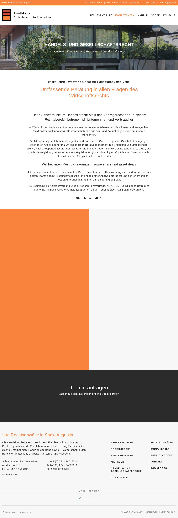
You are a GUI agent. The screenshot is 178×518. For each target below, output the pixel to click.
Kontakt (169, 15)
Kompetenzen (124, 15)
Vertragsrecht (121, 455)
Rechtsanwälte (101, 15)
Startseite (59, 51)
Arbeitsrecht (121, 449)
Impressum (25, 512)
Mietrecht (118, 462)
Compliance (119, 477)
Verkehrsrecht (121, 442)
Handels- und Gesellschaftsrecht (121, 469)
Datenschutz (9, 512)
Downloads (158, 468)
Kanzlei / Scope (149, 15)
